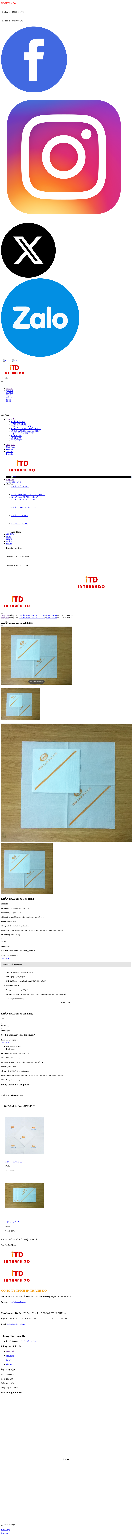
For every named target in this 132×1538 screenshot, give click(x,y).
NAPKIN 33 (51, 615)
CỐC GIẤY (16, 435)
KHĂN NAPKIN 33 (13, 1162)
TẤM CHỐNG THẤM (21, 426)
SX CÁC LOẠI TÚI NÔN (22, 433)
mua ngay (5, 958)
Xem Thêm (10, 419)
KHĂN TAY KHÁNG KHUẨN (25, 497)
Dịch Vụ (9, 449)
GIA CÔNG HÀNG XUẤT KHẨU (26, 428)
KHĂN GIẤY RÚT (19, 515)
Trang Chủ (10, 445)
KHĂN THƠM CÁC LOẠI (23, 499)
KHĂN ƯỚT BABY (20, 486)
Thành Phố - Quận (13, 482)
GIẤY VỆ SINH (18, 422)
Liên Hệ (9, 454)
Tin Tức (9, 451)
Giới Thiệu (10, 447)
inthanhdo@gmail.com (16, 1324)
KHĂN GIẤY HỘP (19, 524)
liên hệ (9, 543)
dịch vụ (9, 539)
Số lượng (5, 941)
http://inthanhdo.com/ (17, 1302)
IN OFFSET (16, 440)
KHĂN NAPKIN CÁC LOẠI (23, 507)
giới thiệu (10, 534)
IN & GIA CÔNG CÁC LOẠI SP (25, 431)
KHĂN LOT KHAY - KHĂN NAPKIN (28, 495)
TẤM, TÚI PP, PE (19, 424)
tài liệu (9, 541)
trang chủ (10, 479)
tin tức (8, 536)
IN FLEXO (16, 438)
